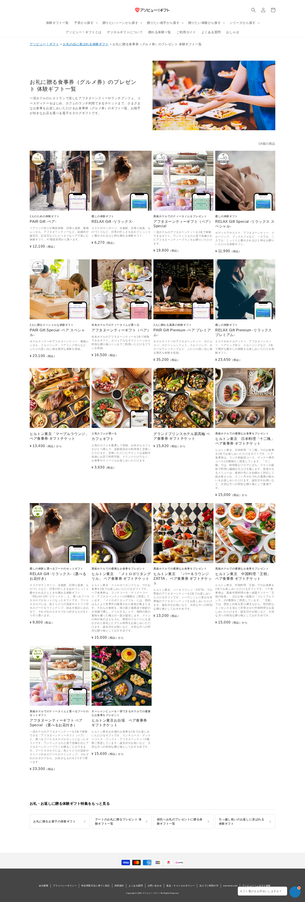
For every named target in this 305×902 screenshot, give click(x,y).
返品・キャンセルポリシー (180, 885)
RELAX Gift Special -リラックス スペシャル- (244, 221)
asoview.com (230, 885)
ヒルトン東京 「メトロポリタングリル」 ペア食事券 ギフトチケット (121, 573)
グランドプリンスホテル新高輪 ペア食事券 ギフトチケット (181, 436)
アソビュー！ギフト (44, 44)
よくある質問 (136, 885)
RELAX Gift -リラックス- (112, 219)
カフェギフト (104, 436)
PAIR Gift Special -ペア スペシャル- (57, 330)
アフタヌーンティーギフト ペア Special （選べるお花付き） (59, 718)
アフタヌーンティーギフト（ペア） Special (183, 221)
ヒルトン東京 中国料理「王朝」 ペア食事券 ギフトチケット (243, 573)
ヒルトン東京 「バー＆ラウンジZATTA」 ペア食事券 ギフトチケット (182, 576)
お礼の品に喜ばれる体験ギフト (86, 44)
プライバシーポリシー (65, 885)
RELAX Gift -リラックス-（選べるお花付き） (58, 573)
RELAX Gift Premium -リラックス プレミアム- (243, 330)
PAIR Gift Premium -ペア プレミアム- (182, 330)
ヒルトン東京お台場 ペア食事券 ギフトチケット (121, 718)
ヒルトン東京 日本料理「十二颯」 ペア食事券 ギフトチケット (245, 438)
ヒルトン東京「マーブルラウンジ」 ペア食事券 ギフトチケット (59, 436)
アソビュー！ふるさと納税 (256, 885)
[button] (85, 22)
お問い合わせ (155, 885)
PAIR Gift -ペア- (45, 219)
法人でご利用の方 (208, 885)
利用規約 (119, 885)
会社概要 (43, 885)
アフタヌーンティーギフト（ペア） (121, 327)
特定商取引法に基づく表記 (95, 885)
